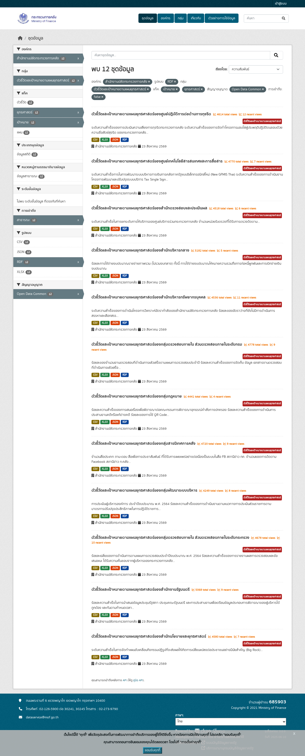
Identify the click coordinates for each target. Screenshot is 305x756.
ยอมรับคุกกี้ (152, 750)
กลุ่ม (180, 18)
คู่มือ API (138, 680)
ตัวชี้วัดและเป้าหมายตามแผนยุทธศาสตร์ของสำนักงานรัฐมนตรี (141, 589)
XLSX (105, 140)
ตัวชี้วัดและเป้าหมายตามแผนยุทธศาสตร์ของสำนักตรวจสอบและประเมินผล (150, 208)
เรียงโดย (221, 69)
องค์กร (165, 18)
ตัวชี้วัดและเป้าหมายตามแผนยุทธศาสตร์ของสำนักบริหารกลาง (141, 250)
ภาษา (179, 715)
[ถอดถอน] (149, 82)
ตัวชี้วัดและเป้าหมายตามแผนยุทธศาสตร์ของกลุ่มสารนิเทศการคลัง (144, 443)
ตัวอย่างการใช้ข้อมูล (221, 18)
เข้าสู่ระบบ (281, 3)
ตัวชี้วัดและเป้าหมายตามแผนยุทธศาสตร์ (262, 121)
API (125, 680)
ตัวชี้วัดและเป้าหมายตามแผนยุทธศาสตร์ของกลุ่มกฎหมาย (137, 396)
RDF (124, 140)
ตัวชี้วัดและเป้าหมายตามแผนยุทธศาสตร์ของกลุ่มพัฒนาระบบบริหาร (145, 490)
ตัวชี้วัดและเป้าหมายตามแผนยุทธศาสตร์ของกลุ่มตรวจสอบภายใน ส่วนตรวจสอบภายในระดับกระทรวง (171, 537)
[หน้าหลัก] (20, 38)
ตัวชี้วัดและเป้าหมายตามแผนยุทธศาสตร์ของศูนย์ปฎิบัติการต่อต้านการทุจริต (152, 114)
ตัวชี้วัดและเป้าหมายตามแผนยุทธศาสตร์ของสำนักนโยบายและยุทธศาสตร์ (149, 636)
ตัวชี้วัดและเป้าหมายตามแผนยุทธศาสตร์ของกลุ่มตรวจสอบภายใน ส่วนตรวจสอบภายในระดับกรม (167, 344)
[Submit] (284, 18)
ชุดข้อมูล (147, 18)
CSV (95, 140)
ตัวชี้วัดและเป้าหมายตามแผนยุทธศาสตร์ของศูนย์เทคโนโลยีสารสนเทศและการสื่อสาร (158, 161)
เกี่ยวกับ (196, 18)
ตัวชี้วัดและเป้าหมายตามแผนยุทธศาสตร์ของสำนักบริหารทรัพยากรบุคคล (149, 297)
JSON (115, 140)
